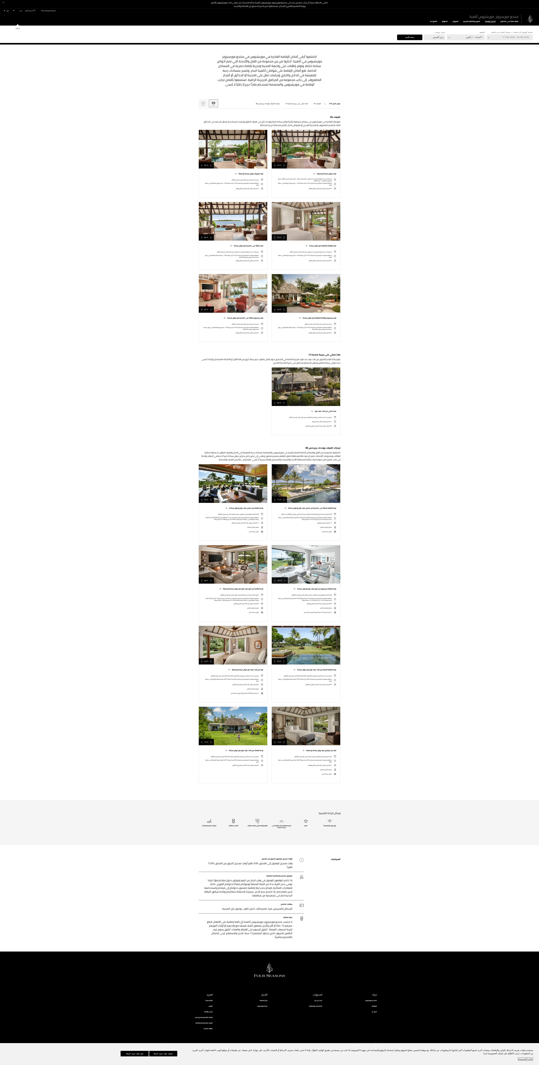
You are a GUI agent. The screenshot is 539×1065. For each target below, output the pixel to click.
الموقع (445, 21)
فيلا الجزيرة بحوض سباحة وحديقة (250, 174)
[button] (509, 37)
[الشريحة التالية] (275, 165)
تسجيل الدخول (29, 11)
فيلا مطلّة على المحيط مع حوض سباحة (248, 246)
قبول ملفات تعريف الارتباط (134, 1054)
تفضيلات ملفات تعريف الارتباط (163, 1054)
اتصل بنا (374, 1011)
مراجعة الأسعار (409, 37)
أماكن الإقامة (490, 21)
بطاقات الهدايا (208, 1028)
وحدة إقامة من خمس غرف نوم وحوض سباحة (246, 508)
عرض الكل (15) (334, 103)
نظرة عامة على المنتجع (509, 21)
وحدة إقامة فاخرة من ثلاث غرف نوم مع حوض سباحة (316, 670)
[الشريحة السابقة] (284, 165)
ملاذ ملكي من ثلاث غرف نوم (325, 411)
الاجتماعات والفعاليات (315, 1006)
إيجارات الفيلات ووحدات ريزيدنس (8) (268, 103)
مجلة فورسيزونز (262, 1006)
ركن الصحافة (263, 1000)
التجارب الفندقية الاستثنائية (204, 1023)
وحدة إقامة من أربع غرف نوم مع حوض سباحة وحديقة (243, 589)
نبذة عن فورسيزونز (371, 1000)
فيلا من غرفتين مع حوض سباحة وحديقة (321, 750)
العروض (455, 21)
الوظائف (374, 1006)
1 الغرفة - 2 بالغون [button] (474, 37)
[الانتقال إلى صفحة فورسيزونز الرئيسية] (530, 19)
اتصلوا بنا (433, 21)
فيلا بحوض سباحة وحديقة (326, 174)
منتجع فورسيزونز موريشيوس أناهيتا (494, 16)
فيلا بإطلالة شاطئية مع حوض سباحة (322, 246)
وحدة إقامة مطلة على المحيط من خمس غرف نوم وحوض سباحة (312, 508)
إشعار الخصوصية (525, 1059)
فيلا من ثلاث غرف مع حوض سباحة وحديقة (247, 670)
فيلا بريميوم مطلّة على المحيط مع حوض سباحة (245, 318)
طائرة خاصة (209, 1000)
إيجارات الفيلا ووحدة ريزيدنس (204, 1017)
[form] (269, 34)
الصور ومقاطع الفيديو (471, 21)
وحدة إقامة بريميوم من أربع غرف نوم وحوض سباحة (316, 589)
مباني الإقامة (208, 1011)
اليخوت (210, 1006)
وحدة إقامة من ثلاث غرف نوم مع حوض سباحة (246, 750)
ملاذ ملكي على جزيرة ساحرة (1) (297, 103)
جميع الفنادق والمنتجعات (48, 11)
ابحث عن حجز (318, 1000)
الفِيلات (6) (317, 103)
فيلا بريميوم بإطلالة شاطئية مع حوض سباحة (319, 318)
